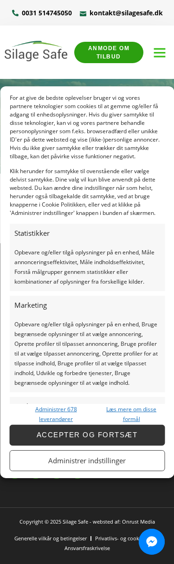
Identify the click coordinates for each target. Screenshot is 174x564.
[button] (159, 52)
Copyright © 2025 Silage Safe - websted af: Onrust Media (87, 521)
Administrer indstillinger (87, 460)
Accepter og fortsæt (87, 435)
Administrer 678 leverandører (56, 414)
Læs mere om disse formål (131, 414)
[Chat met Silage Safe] (152, 542)
